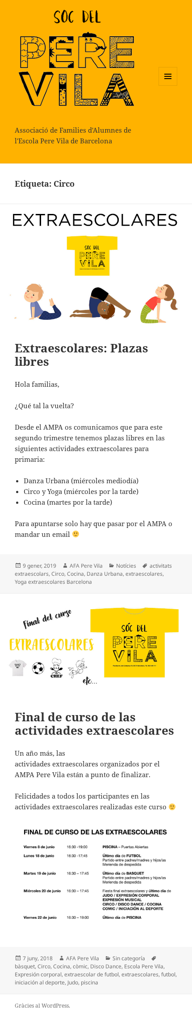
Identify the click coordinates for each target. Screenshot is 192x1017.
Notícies (126, 565)
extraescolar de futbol (91, 974)
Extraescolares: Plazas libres (81, 354)
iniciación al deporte (40, 982)
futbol (168, 974)
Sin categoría (129, 958)
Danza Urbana (105, 574)
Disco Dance (105, 966)
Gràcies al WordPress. (42, 1005)
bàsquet (25, 966)
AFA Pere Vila (86, 565)
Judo (72, 982)
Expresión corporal (38, 974)
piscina (89, 982)
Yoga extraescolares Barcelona (53, 582)
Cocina (75, 574)
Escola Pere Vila (143, 966)
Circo (57, 574)
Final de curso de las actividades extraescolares (94, 723)
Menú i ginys (167, 85)
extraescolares (144, 574)
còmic (80, 966)
